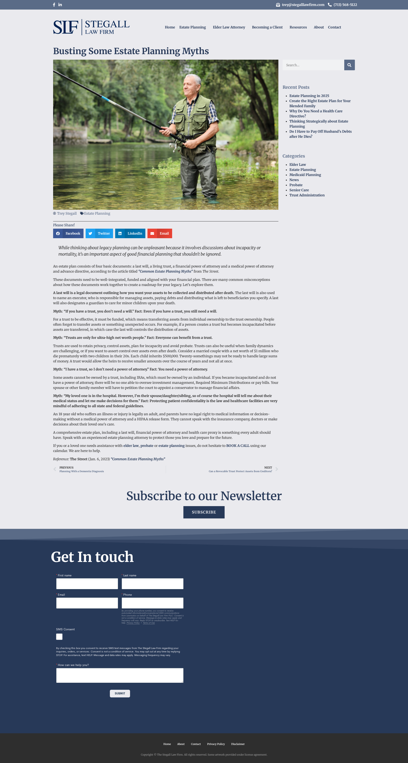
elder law (131, 445)
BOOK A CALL (237, 445)
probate (146, 445)
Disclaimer (238, 744)
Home (170, 27)
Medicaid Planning (305, 175)
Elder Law (297, 164)
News (294, 180)
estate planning (172, 445)
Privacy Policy (216, 744)
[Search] (349, 65)
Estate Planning (192, 27)
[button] (68, 233)
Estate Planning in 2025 (309, 96)
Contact (334, 27)
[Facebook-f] (54, 5)
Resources (298, 27)
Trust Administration (307, 195)
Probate (296, 185)
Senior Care (299, 190)
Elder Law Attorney (229, 27)
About (319, 27)
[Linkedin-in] (60, 5)
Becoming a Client (267, 27)
